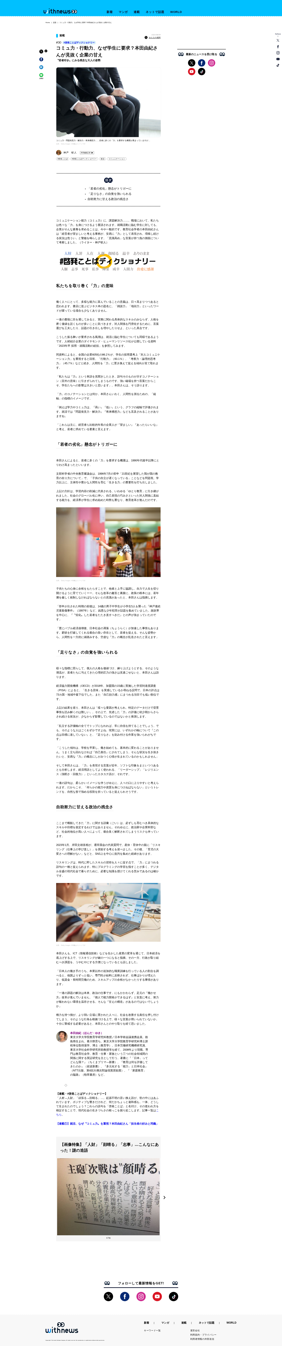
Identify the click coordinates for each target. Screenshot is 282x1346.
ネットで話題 (155, 12)
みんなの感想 (155, 37)
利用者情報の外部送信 (202, 1339)
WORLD (176, 12)
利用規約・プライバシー (203, 1334)
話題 (54, 22)
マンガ (123, 12)
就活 (102, 159)
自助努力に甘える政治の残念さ (108, 199)
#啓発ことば (63, 159)
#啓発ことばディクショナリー (79, 42)
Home (48, 22)
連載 (137, 12)
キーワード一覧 (152, 1330)
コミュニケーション (117, 159)
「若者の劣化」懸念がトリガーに (109, 188)
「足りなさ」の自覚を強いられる (109, 193)
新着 (110, 12)
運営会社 (195, 1330)
